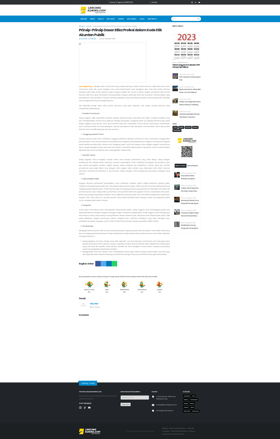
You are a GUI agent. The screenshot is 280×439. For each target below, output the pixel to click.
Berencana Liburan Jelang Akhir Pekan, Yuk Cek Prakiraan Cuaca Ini (190, 91)
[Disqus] (124, 345)
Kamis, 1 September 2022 (180, 62)
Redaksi (165, 428)
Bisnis (92, 19)
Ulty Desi (84, 39)
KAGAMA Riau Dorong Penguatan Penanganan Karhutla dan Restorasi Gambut (189, 227)
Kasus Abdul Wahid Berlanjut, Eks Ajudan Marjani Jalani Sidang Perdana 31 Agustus (188, 177)
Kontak (154, 2)
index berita (152, 19)
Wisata (100, 19)
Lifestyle (93, 39)
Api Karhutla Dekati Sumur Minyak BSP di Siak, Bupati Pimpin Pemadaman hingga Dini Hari (190, 202)
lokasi (141, 19)
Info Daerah (131, 19)
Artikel (89, 26)
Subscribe (125, 404)
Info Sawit (111, 19)
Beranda (83, 19)
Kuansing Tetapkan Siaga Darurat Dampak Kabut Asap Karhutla (190, 214)
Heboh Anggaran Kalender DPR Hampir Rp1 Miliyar (186, 66)
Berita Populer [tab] (192, 166)
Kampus (121, 19)
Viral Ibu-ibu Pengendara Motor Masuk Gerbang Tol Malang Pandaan (190, 103)
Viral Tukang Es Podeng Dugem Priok (190, 78)
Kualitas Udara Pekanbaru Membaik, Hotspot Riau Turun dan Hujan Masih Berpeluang (190, 190)
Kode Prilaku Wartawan (179, 431)
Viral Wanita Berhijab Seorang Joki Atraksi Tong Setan (189, 115)
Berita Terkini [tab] (181, 166)
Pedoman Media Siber (178, 428)
